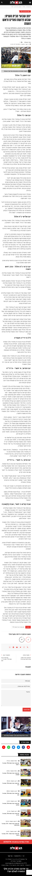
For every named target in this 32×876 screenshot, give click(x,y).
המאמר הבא (6, 655)
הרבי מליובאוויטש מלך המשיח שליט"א (16, 735)
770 (24, 7)
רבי (23, 856)
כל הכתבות (17, 856)
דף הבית (29, 7)
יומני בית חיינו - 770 (16, 7)
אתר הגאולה (27, 42)
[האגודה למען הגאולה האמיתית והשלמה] (16, 848)
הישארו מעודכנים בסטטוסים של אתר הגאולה (15, 71)
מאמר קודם (26, 655)
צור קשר (10, 856)
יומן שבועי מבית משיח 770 (18, 627)
